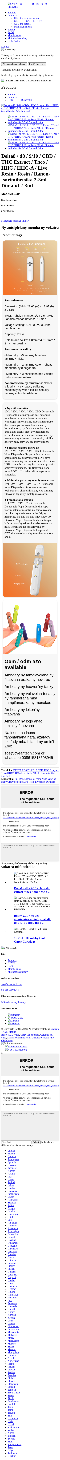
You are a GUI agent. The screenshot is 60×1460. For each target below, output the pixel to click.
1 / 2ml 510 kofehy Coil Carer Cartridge (29, 939)
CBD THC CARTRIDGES (28, 21)
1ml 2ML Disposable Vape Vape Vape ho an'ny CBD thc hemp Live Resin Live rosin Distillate (28, 780)
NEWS (11, 29)
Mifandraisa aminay (18, 38)
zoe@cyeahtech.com (11, 984)
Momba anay (14, 35)
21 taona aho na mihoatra (14, 64)
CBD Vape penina (29, 1034)
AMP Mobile (9, 1031)
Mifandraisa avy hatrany (13, 1002)
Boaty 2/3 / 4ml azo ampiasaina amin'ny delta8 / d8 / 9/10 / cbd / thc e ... (32, 919)
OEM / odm (14, 41)
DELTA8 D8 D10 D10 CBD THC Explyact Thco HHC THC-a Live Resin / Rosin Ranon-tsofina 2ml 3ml (30, 773)
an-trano (12, 12)
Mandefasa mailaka (17, 1046)
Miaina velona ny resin (18, 1037)
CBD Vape (6, 1040)
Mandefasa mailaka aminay (15, 220)
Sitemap (55, 1029)
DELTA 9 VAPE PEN (43, 1037)
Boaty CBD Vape (10, 1034)
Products (12, 15)
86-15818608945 (10, 989)
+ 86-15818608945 (17, 1049)
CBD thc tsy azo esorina (26, 18)
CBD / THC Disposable (20, 100)
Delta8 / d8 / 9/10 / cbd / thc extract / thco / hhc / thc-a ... (32, 890)
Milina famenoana (23, 26)
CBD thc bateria (22, 23)
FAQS (11, 32)
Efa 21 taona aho (37, 64)
